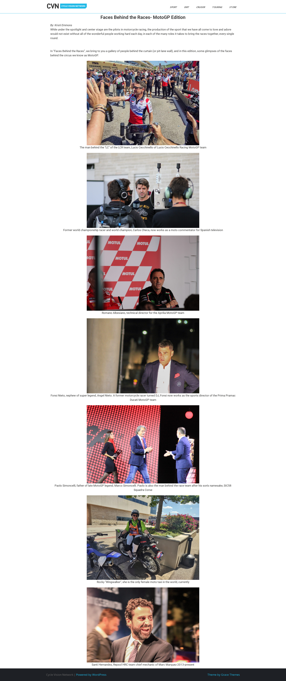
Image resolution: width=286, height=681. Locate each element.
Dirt (187, 7)
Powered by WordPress (91, 675)
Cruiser (201, 7)
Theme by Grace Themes (223, 675)
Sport (174, 7)
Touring (217, 7)
